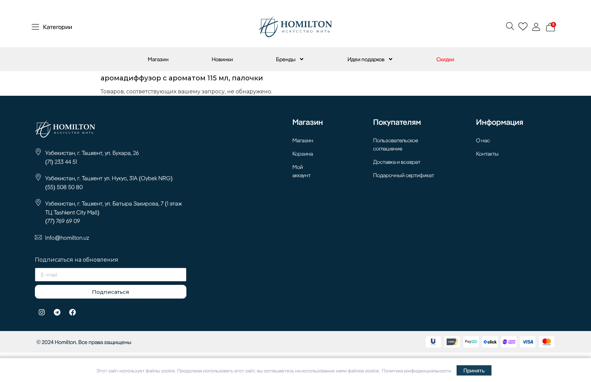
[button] (510, 26)
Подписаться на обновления (76, 260)
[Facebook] (72, 312)
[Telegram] (57, 312)
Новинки (222, 59)
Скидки (445, 59)
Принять (474, 370)
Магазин (158, 59)
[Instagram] (42, 312)
